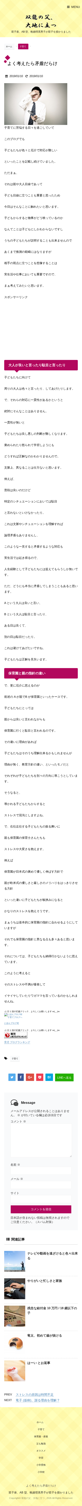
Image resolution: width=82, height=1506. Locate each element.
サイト (15, 1193)
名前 (15, 1164)
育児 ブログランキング (17, 1042)
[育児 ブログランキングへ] (41, 1035)
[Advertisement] (35, 326)
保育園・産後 (41, 1436)
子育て (15, 1058)
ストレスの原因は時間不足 (35, 1394)
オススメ (41, 1450)
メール (17, 1179)
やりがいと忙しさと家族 (44, 1280)
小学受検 (41, 1465)
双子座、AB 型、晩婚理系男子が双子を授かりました (41, 1492)
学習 (41, 1457)
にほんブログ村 (11, 1023)
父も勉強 (41, 1443)
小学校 (41, 1472)
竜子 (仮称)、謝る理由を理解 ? (37, 1400)
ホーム (40, 1422)
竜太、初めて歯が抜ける (44, 1335)
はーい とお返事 (38, 1363)
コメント (18, 1121)
